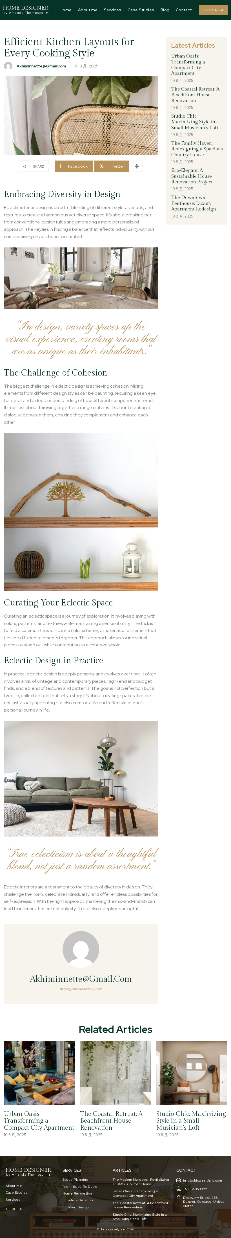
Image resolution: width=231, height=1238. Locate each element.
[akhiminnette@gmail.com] (9, 66)
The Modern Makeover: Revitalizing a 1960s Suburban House (141, 1181)
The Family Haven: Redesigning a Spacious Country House (197, 149)
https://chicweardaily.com (81, 989)
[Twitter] (20, 1209)
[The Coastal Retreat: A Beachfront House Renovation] (115, 1073)
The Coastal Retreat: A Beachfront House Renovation (195, 95)
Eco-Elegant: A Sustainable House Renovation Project (192, 176)
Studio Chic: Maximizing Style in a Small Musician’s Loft (195, 122)
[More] (137, 166)
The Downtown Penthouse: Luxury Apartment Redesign (193, 203)
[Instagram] (13, 1209)
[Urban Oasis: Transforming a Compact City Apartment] (39, 1073)
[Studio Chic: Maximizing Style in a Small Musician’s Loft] (191, 1073)
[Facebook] (6, 1209)
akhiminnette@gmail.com (41, 66)
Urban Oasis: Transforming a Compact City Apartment (188, 64)
